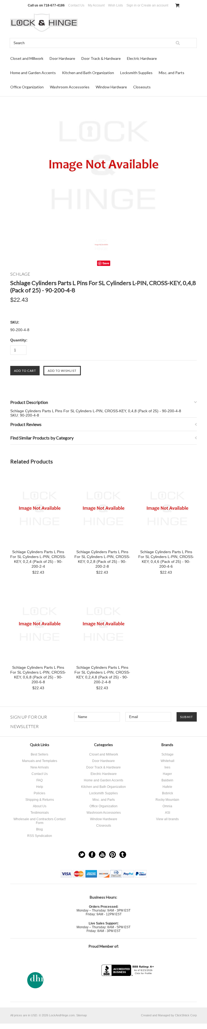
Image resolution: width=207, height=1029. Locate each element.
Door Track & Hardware (101, 58)
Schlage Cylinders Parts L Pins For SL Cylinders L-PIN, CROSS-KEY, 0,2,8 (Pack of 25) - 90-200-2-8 (102, 559)
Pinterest (112, 854)
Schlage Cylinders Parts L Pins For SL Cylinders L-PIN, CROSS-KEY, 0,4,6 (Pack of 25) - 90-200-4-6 (166, 559)
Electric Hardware (142, 58)
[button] (128, 986)
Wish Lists (115, 5)
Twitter (81, 854)
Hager (167, 774)
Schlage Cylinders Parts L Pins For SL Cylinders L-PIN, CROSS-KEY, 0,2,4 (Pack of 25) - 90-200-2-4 (38, 559)
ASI (167, 813)
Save (105, 263)
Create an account (154, 5)
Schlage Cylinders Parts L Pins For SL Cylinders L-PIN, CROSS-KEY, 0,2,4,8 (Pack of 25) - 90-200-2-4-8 (102, 674)
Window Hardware (111, 87)
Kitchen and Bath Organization (88, 72)
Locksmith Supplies (136, 72)
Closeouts (142, 87)
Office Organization (27, 87)
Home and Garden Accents (33, 72)
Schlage (167, 754)
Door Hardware (62, 58)
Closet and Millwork (26, 58)
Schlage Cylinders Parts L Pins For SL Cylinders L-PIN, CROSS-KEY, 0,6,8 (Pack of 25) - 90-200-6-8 (38, 674)
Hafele (167, 787)
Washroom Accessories (69, 87)
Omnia (167, 806)
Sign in (131, 5)
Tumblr (122, 854)
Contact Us (76, 5)
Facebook (92, 854)
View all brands (167, 819)
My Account (96, 5)
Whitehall (167, 761)
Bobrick (167, 793)
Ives (167, 767)
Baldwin (167, 780)
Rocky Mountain (167, 800)
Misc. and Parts (171, 72)
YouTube (102, 854)
